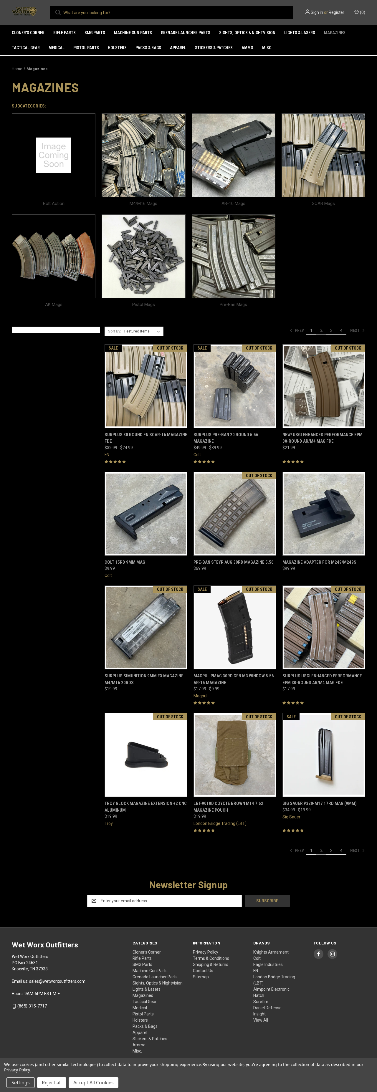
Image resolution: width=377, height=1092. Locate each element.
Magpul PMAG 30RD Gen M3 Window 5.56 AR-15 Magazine (234, 679)
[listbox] (143, 331)
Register (336, 12)
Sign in (317, 12)
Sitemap (201, 976)
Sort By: (114, 331)
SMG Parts (95, 32)
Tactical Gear (26, 47)
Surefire (260, 1001)
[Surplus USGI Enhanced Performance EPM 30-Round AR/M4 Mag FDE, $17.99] (324, 627)
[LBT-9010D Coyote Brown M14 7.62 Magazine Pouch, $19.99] (235, 755)
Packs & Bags (148, 47)
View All (260, 1020)
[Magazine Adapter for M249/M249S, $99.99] (324, 514)
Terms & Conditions (211, 958)
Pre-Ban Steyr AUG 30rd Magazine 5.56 (234, 562)
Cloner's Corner (28, 32)
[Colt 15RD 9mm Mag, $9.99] (146, 514)
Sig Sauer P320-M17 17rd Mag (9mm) (319, 803)
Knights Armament (271, 952)
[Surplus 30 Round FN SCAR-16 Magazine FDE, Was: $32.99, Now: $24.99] (146, 386)
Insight (259, 1014)
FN (255, 970)
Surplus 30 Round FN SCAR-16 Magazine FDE (146, 438)
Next (355, 330)
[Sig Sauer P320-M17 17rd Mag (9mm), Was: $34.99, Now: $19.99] (324, 755)
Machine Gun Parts (133, 32)
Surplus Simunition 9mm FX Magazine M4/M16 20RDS (144, 679)
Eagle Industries (268, 964)
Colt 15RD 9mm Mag (125, 562)
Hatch (258, 995)
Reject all (52, 1082)
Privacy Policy (205, 952)
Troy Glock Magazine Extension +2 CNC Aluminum (146, 807)
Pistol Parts (86, 47)
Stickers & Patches (214, 47)
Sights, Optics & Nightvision (247, 32)
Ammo (247, 47)
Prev (299, 330)
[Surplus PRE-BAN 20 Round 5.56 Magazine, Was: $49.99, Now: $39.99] (235, 386)
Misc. (267, 47)
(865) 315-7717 (32, 1006)
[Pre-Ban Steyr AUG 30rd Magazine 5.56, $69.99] (235, 514)
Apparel (178, 47)
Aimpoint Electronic (271, 989)
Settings (20, 1082)
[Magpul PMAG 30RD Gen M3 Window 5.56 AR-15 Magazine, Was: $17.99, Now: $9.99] (235, 627)
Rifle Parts (64, 32)
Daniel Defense (267, 1007)
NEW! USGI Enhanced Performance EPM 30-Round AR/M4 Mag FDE (322, 438)
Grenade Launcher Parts (185, 32)
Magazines (334, 32)
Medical (57, 47)
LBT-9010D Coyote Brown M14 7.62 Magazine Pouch (228, 807)
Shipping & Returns (210, 964)
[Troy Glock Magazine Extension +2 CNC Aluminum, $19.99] (146, 755)
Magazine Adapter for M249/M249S (319, 562)
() (362, 12)
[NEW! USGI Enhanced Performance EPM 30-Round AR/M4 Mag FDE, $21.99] (324, 386)
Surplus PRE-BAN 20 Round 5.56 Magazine (226, 438)
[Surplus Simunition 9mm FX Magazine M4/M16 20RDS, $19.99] (146, 627)
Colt (257, 958)
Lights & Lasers (299, 32)
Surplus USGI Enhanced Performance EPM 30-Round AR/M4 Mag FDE (322, 679)
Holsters (117, 47)
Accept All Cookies (93, 1082)
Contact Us (203, 970)
